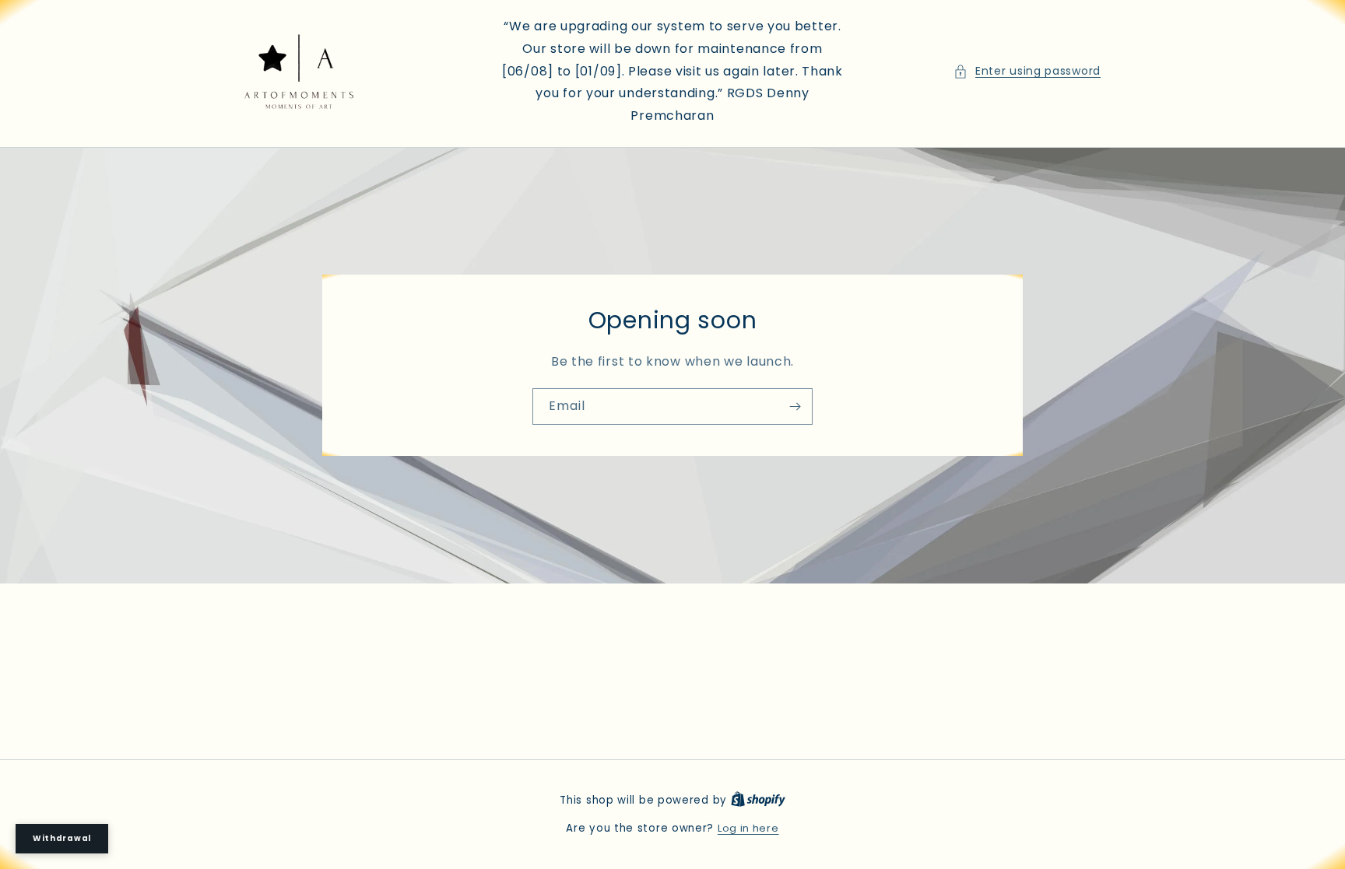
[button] (1027, 71)
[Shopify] (758, 800)
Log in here (748, 828)
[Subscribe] (795, 407)
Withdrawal (62, 838)
